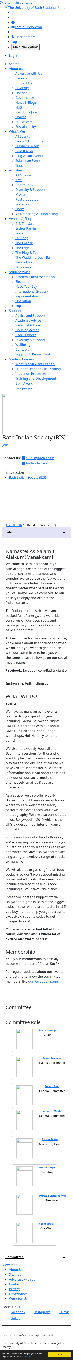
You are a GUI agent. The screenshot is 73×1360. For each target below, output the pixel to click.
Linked (16, 1318)
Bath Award (24, 383)
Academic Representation (35, 277)
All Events (22, 136)
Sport (19, 209)
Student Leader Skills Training (38, 369)
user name (24, 36)
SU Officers (24, 122)
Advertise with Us (28, 73)
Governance (24, 97)
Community (24, 185)
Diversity (22, 88)
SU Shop (21, 238)
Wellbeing (23, 344)
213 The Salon (26, 223)
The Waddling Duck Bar (33, 257)
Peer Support (25, 335)
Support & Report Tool (32, 354)
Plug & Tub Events (29, 156)
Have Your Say (26, 286)
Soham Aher (52, 1086)
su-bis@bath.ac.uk (40, 458)
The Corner (24, 243)
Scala (19, 233)
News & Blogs (25, 102)
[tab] (36, 532)
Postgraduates (26, 199)
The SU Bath (14, 525)
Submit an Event (27, 160)
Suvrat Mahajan (52, 1058)
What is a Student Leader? (35, 364)
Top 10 (20, 306)
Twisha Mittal (50, 1139)
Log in (16, 41)
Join (5, 445)
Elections (22, 281)
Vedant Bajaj (46, 1223)
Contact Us (23, 83)
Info (8, 532)
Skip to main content (16, 2)
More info (28, 1356)
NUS (18, 107)
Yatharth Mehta (52, 1111)
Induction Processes (31, 373)
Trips (19, 165)
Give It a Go (24, 151)
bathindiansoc (37, 463)
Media (20, 194)
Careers (21, 78)
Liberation (23, 301)
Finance (21, 93)
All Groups (23, 175)
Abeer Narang (47, 1030)
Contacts (22, 349)
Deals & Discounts (29, 141)
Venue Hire (23, 262)
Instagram (42, 1312)
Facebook (18, 1312)
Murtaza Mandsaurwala (53, 1195)
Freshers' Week (27, 146)
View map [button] (9, 1265)
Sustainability (25, 126)
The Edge (22, 248)
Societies (22, 204)
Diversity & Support (30, 189)
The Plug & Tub (27, 252)
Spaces (20, 117)
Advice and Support (30, 315)
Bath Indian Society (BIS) (27, 477)
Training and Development (35, 378)
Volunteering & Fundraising (36, 214)
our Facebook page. (43, 981)
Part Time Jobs (26, 112)
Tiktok (64, 1312)
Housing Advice (27, 330)
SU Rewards (24, 267)
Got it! (59, 1354)
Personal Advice (27, 325)
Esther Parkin (25, 228)
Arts (18, 180)
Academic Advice (28, 320)
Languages (23, 388)
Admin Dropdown (28, 27)
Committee (14, 1257)
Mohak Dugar (47, 1167)
